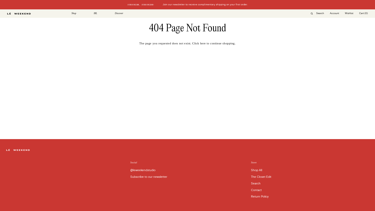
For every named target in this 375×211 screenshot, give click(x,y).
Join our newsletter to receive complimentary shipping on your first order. (187, 4)
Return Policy (260, 196)
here (203, 43)
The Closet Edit (261, 177)
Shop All (256, 170)
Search (256, 183)
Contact (256, 190)
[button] (80, 13)
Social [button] (133, 162)
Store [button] (254, 162)
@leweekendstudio (142, 170)
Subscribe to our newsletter (148, 177)
